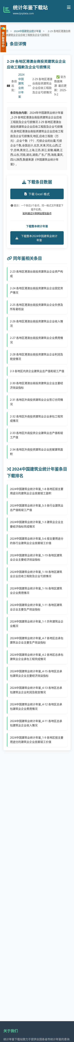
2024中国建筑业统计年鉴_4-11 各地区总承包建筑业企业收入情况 (36, 723)
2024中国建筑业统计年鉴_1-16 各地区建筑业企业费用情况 (36, 590)
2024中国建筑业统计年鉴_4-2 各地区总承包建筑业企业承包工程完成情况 (36, 657)
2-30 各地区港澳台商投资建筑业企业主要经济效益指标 (36, 385)
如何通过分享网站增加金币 (37, 213)
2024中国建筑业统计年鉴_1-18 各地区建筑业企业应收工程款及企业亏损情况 (36, 574)
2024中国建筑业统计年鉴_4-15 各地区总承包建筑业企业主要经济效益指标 (36, 673)
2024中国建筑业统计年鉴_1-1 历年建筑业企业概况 (36, 624)
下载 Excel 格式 (39, 194)
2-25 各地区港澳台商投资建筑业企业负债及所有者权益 (36, 307)
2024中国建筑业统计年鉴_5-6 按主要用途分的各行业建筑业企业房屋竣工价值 (36, 541)
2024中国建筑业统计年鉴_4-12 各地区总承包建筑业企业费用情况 (36, 706)
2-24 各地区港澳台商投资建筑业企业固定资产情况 (36, 290)
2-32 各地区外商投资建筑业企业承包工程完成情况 (36, 419)
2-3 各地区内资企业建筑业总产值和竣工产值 (37, 371)
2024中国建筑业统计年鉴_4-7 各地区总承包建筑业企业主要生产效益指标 (36, 640)
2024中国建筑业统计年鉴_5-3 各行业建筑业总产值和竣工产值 (36, 508)
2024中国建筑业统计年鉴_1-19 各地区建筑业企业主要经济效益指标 (36, 557)
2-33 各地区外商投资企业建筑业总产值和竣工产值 (36, 435)
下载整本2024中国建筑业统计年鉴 (39, 238)
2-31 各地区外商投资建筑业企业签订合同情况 (36, 402)
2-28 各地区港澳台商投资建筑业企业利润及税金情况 (36, 357)
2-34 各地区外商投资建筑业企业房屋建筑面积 (36, 452)
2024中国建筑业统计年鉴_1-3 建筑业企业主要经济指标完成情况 (36, 524)
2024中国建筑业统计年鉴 (27, 31)
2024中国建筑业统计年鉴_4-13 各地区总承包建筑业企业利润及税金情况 (36, 690)
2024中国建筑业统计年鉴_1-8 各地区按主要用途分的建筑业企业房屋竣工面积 (36, 491)
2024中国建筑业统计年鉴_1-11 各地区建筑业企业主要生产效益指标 (36, 607)
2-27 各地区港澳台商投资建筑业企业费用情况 (36, 340)
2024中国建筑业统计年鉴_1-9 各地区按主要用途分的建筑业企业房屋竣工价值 (36, 740)
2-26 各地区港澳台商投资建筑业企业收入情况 (36, 323)
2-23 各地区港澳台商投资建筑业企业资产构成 (36, 274)
